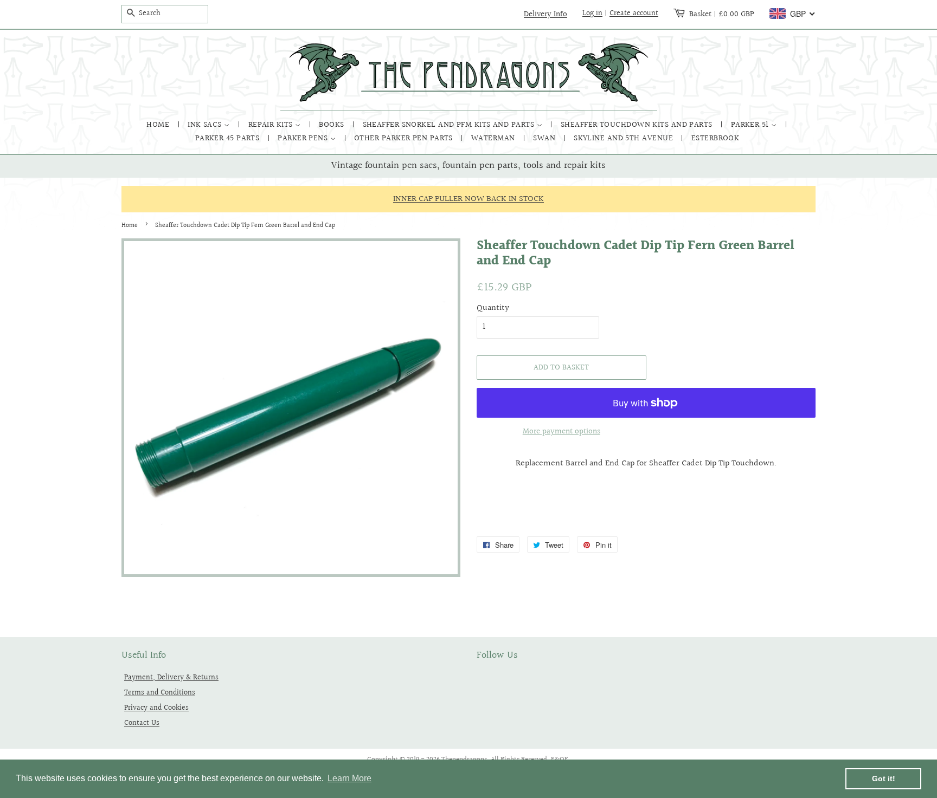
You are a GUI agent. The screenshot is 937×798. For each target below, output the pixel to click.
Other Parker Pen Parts (404, 138)
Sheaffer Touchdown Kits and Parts (638, 125)
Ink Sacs (206, 125)
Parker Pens (304, 138)
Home (158, 125)
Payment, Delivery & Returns (171, 677)
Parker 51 (751, 125)
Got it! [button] (883, 778)
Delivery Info (545, 14)
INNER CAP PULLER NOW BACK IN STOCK (468, 199)
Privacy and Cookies (156, 708)
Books (332, 125)
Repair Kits (271, 125)
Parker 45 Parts (228, 138)
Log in (592, 14)
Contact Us (141, 723)
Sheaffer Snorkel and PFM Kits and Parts (450, 125)
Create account (633, 14)
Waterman (494, 138)
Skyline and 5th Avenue (624, 138)
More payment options (561, 431)
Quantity (493, 308)
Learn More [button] (349, 778)
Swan (545, 138)
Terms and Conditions (159, 692)
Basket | (721, 14)
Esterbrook (715, 138)
